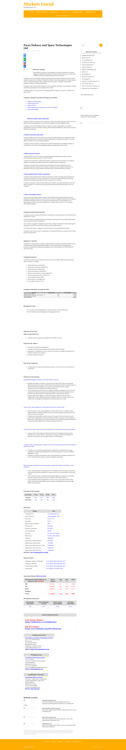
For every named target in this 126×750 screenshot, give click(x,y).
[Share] (50, 66)
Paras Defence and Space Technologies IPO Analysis (59, 730)
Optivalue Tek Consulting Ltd (90, 88)
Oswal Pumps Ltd (86, 67)
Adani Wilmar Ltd (46, 723)
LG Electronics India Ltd (88, 62)
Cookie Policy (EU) (77, 741)
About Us (47, 741)
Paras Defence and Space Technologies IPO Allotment (37, 730)
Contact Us (53, 741)
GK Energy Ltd (86, 79)
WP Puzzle (99, 747)
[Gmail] (50, 64)
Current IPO (33, 50)
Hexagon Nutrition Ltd (88, 55)
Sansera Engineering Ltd (49, 700)
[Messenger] (50, 62)
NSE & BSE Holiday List (63, 16)
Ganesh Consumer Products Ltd (90, 81)
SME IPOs (65, 12)
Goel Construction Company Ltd (90, 86)
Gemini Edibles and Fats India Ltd (51, 708)
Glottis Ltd (85, 72)
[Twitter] (50, 57)
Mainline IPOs (54, 12)
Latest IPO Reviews (42, 12)
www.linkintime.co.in (37, 669)
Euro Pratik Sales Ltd (87, 83)
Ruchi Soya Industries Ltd (49, 717)
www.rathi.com (35, 689)
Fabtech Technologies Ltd (89, 69)
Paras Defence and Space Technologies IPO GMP (52, 731)
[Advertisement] (63, 28)
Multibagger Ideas (77, 12)
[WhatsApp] (50, 59)
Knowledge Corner (91, 12)
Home (31, 12)
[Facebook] (50, 55)
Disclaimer (60, 741)
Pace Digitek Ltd (86, 74)
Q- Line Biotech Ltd (87, 60)
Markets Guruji (39, 4)
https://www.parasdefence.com (40, 649)
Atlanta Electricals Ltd (88, 76)
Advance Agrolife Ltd (87, 65)
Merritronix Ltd (86, 58)
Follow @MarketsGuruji (86, 94)
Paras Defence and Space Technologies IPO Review (50, 732)
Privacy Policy (68, 741)
